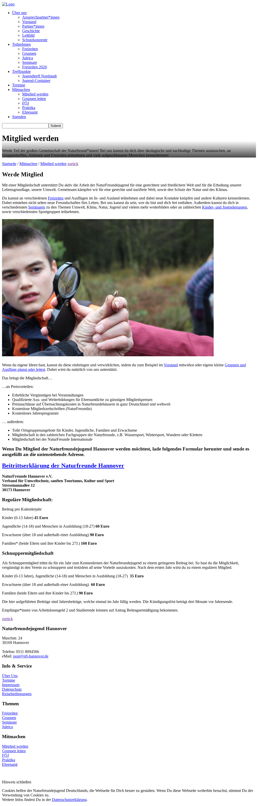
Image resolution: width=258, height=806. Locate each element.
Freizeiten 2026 (34, 67)
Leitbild (28, 35)
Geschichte (31, 31)
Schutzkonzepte (34, 40)
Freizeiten (30, 49)
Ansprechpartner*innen (40, 17)
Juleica (27, 58)
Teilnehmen (21, 44)
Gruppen (29, 53)
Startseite (9, 164)
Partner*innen (33, 26)
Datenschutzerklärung (69, 799)
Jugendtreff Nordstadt (39, 76)
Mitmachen (21, 89)
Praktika (28, 108)
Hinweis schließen (16, 782)
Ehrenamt (30, 112)
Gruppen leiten (34, 98)
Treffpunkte (21, 71)
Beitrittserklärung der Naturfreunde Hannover (63, 465)
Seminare (29, 62)
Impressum (10, 685)
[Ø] (21, 656)
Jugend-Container (36, 80)
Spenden (19, 117)
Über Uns (10, 676)
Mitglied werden (35, 94)
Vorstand (29, 22)
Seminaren (36, 207)
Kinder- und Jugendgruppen (224, 207)
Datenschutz (12, 689)
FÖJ (25, 103)
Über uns (19, 13)
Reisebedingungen (16, 694)
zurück (73, 164)
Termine (18, 85)
